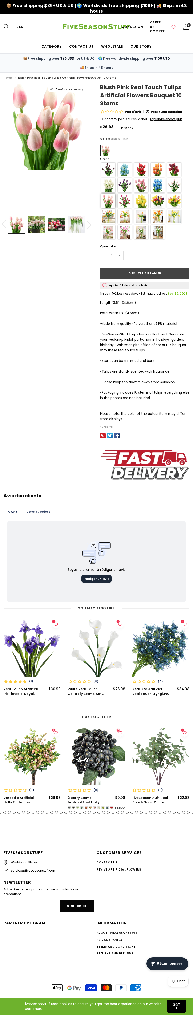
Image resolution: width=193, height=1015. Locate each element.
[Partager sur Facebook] (117, 435)
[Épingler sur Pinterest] (103, 435)
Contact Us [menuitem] (81, 46)
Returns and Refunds (114, 953)
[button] (108, 170)
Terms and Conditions (116, 947)
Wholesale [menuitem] (112, 46)
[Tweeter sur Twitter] (110, 435)
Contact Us (106, 862)
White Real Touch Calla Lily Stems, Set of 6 (84, 691)
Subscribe (77, 906)
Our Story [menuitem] (141, 46)
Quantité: (108, 246)
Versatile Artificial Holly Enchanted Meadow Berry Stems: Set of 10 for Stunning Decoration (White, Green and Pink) (22, 800)
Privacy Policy (109, 940)
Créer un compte (157, 27)
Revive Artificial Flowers (118, 870)
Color (104, 158)
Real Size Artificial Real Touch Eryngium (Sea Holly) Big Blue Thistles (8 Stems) (150, 691)
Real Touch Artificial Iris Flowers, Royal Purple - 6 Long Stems (22, 691)
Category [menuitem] (51, 46)
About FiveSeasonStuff (116, 933)
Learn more (33, 1008)
